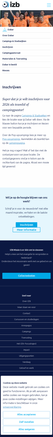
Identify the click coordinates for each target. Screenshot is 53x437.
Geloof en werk (26, 368)
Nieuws (5, 70)
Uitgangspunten (26, 356)
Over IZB (26, 301)
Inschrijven (7, 47)
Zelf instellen (26, 422)
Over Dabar (8, 35)
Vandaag (26, 362)
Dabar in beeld (9, 64)
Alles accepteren (26, 414)
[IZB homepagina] (11, 6)
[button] (49, 5)
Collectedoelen (26, 275)
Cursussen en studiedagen (26, 319)
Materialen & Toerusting (14, 59)
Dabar (11, 29)
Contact (26, 313)
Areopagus (26, 325)
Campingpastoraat (11, 53)
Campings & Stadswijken (14, 41)
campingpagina (17, 143)
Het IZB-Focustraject (26, 344)
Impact (26, 350)
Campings (26, 331)
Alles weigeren (27, 429)
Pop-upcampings (11, 139)
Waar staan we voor (26, 307)
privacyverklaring (12, 407)
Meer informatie (26, 229)
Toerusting (26, 338)
